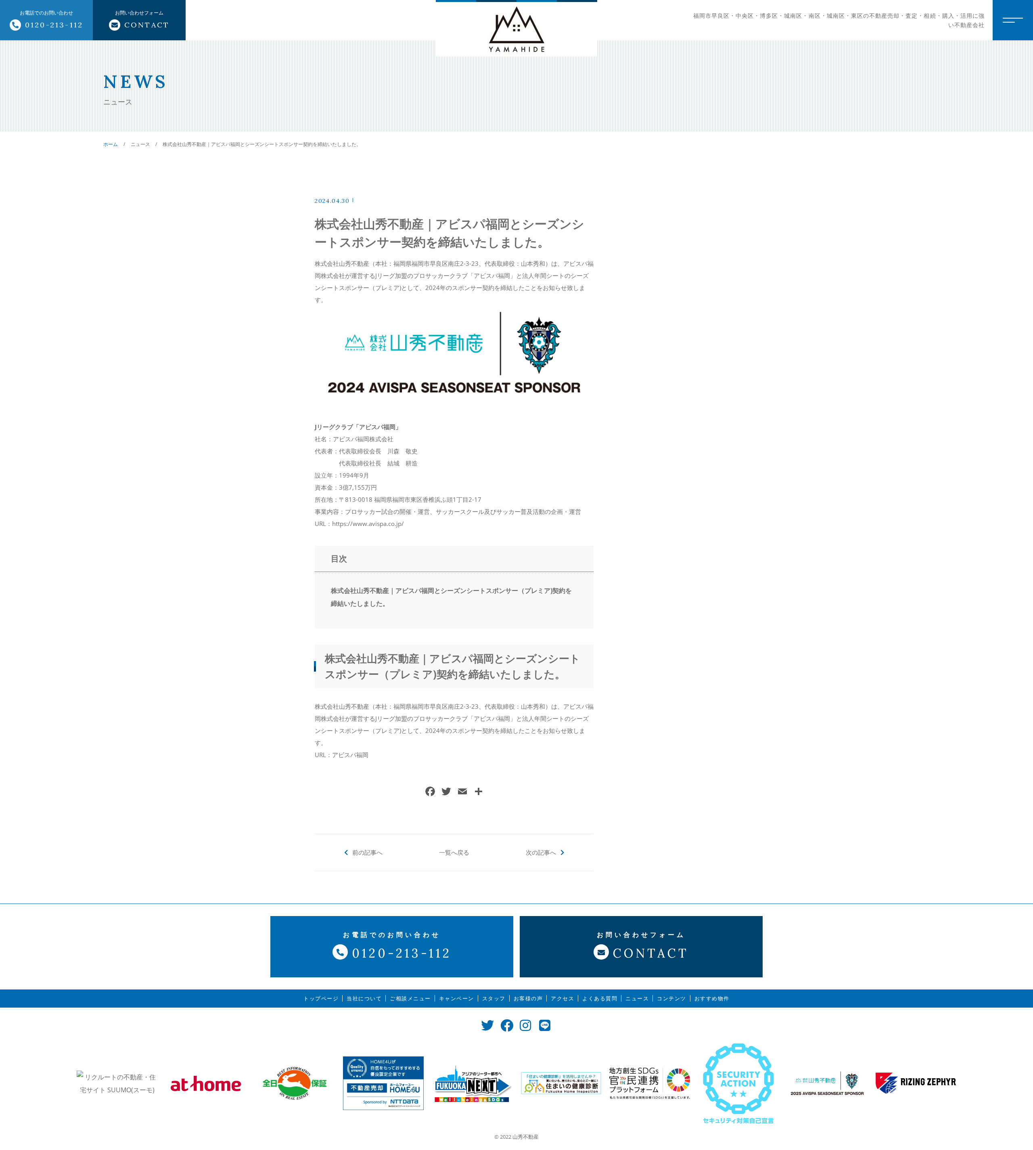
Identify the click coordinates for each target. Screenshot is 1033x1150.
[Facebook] (430, 792)
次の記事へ (541, 852)
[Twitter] (446, 792)
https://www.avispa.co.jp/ (368, 524)
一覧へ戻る (454, 852)
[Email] (462, 792)
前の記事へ (367, 852)
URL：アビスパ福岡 (341, 755)
